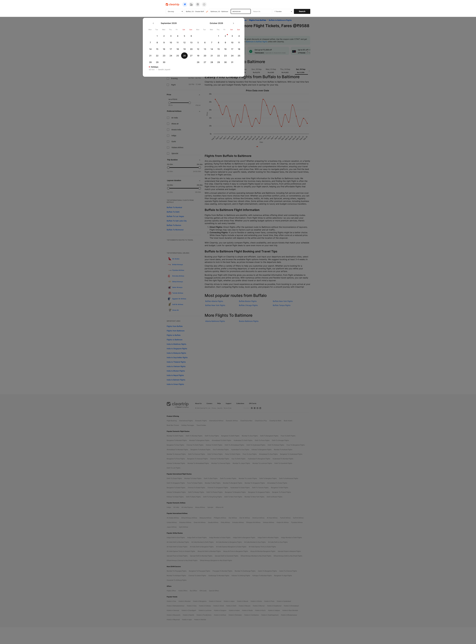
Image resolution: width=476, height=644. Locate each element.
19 (184, 49)
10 (171, 42)
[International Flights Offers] (204, 4)
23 (164, 55)
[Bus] (197, 4)
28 (150, 62)
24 (171, 55)
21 (150, 55)
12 (184, 42)
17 (171, 49)
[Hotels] (191, 4)
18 (178, 49)
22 (157, 55)
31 (232, 62)
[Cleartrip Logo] (172, 4)
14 (150, 49)
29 (157, 62)
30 (164, 62)
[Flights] (184, 4)
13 (191, 42)
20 (191, 49)
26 (184, 55)
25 (177, 55)
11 (178, 42)
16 (164, 49)
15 (157, 49)
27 (191, 55)
